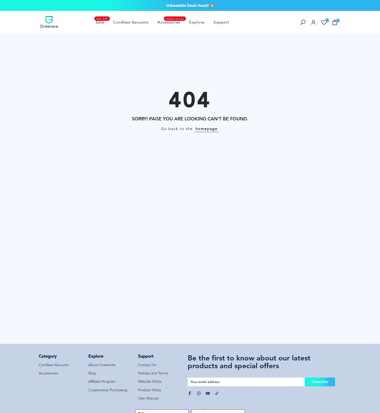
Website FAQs (149, 381)
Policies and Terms (153, 373)
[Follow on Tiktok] (217, 393)
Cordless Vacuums (130, 22)
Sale (102, 22)
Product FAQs (149, 390)
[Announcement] (190, 5)
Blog (92, 373)
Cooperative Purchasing (107, 390)
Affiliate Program (102, 381)
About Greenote (102, 365)
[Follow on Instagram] (199, 393)
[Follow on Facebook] (190, 393)
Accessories (170, 22)
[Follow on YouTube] (208, 393)
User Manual (148, 398)
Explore (196, 22)
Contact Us (147, 365)
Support (221, 22)
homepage (207, 128)
